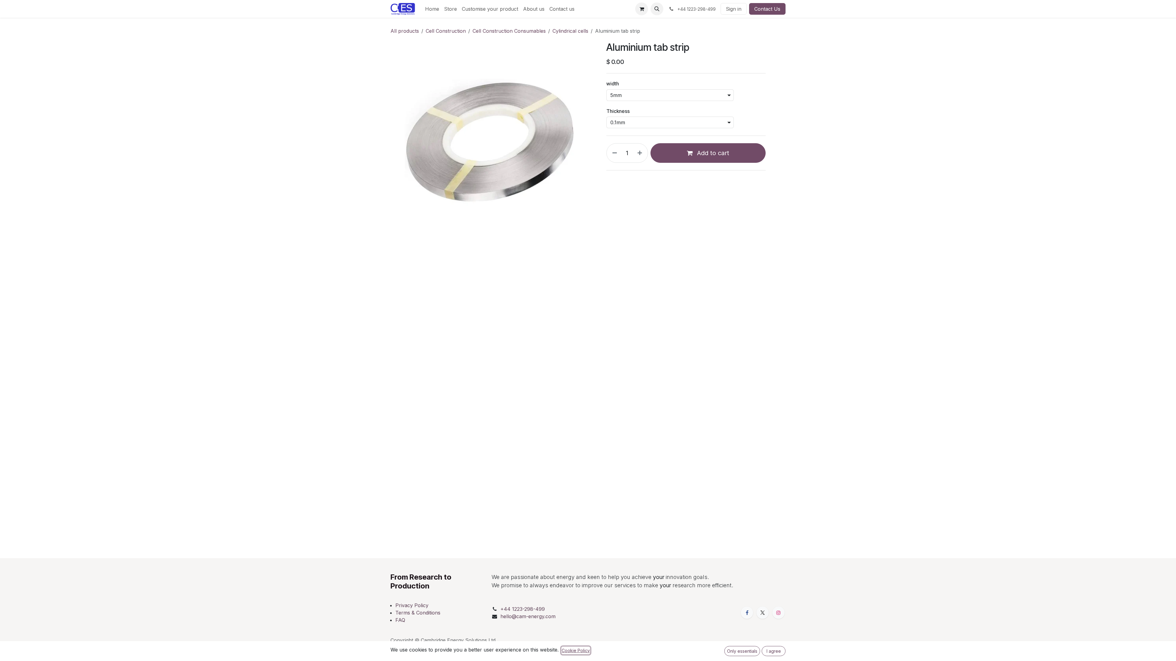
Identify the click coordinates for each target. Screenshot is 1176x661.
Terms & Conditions (417, 613)
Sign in (733, 9)
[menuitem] (432, 9)
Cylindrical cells (570, 31)
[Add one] (641, 153)
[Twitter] (762, 613)
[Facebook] (747, 613)
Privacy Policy (411, 605)
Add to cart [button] (712, 153)
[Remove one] (613, 153)
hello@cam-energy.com (528, 616)
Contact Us (767, 9)
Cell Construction (446, 31)
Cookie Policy (576, 650)
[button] (656, 8)
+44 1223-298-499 (522, 609)
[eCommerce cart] (641, 8)
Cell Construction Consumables (509, 31)
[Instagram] (778, 613)
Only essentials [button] (742, 651)
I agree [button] (774, 651)
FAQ (400, 620)
